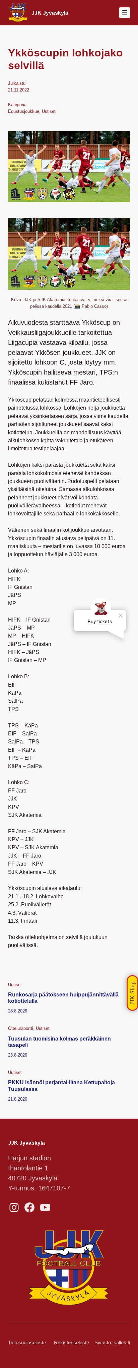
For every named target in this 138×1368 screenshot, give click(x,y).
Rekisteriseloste (71, 1342)
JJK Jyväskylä (49, 13)
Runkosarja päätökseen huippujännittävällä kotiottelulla (63, 997)
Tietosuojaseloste (27, 1342)
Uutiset (49, 111)
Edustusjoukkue (23, 111)
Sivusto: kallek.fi (112, 1342)
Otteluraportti (20, 1028)
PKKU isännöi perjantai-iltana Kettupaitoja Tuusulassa (61, 1085)
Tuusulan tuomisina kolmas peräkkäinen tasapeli (59, 1042)
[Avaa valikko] (124, 12)
